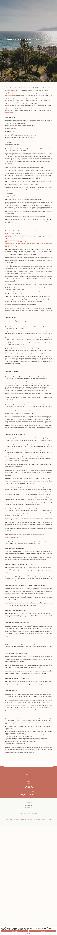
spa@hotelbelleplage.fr (32, 778)
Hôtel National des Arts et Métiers (28, 803)
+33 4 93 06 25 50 (24, 777)
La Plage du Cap (28, 808)
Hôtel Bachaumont (28, 802)
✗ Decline (42, 931)
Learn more (28, 933)
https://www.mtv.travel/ (15, 709)
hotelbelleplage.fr (9, 112)
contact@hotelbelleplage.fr (32, 777)
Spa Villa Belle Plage (28, 807)
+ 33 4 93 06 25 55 (24, 778)
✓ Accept (14, 931)
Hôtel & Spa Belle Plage (28, 805)
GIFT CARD (28, 783)
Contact (28, 781)
